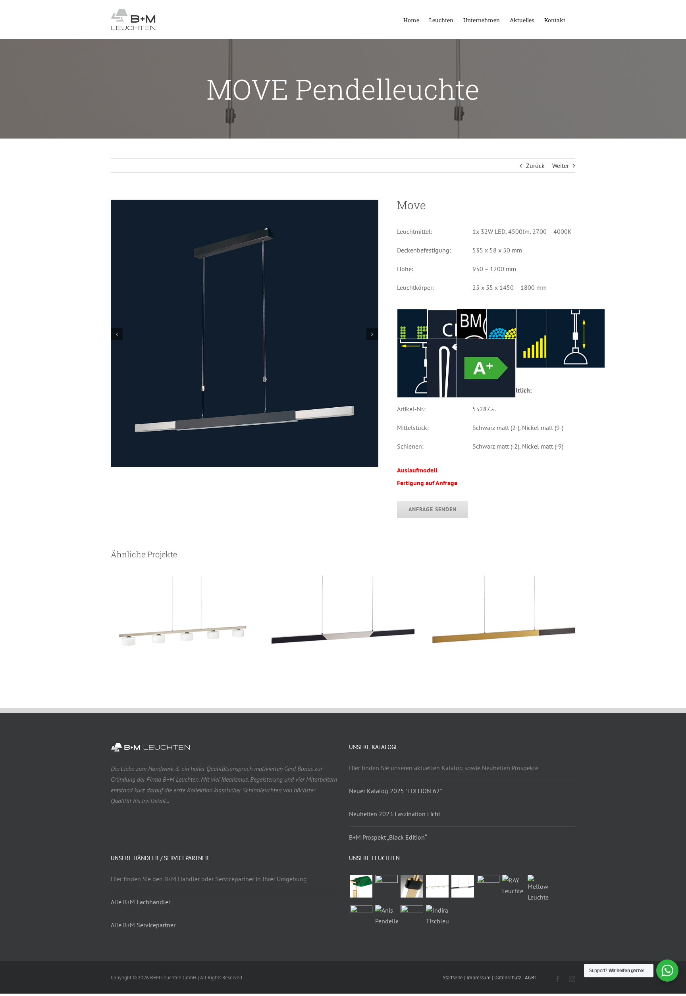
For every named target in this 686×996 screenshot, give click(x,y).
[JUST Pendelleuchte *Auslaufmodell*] (361, 916)
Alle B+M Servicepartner (143, 925)
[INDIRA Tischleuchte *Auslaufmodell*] (437, 916)
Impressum (478, 977)
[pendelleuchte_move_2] (244, 204)
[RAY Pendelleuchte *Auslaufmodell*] (513, 886)
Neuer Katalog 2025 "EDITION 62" (395, 791)
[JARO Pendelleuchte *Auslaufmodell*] (488, 886)
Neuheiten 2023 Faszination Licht (394, 814)
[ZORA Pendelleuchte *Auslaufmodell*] (462, 886)
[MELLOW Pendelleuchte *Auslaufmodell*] (539, 889)
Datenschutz (507, 977)
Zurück (535, 166)
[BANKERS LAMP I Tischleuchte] (386, 886)
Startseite (453, 977)
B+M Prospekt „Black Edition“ (388, 837)
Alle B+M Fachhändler (140, 902)
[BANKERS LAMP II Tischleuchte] (361, 886)
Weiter (560, 166)
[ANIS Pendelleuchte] (386, 916)
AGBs (530, 977)
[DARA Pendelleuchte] (437, 886)
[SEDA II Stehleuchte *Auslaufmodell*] (412, 886)
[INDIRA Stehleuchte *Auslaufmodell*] (412, 916)
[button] (117, 334)
